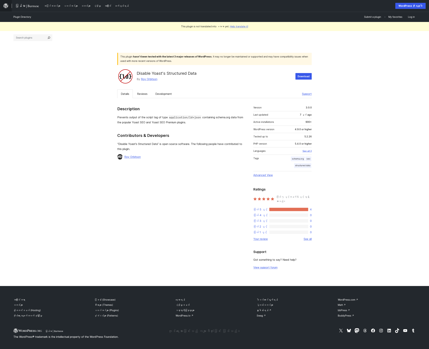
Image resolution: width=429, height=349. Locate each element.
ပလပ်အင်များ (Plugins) (107, 310)
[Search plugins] (49, 37)
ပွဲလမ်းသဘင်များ (265, 304)
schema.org (298, 158)
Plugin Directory (22, 16)
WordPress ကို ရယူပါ (410, 5)
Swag (261, 315)
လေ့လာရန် (180, 299)
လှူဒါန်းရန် (264, 310)
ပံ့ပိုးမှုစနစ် (183, 304)
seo (308, 158)
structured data (302, 165)
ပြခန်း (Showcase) (105, 299)
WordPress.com (348, 299)
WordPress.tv (184, 315)
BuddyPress (346, 315)
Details (125, 94)
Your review (260, 239)
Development (163, 94)
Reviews (142, 94)
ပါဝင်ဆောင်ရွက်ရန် (267, 299)
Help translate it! (239, 26)
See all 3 (307, 151)
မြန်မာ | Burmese (54, 331)
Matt (342, 304)
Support (307, 94)
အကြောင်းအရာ (19, 299)
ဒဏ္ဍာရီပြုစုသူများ (185, 310)
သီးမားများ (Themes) (104, 304)
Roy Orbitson (149, 79)
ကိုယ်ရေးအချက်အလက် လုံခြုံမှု (27, 315)
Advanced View (263, 175)
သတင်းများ (18, 304)
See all (308, 239)
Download (304, 76)
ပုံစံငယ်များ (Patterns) (106, 315)
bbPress (344, 310)
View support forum (265, 267)
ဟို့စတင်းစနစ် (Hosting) (27, 310)
